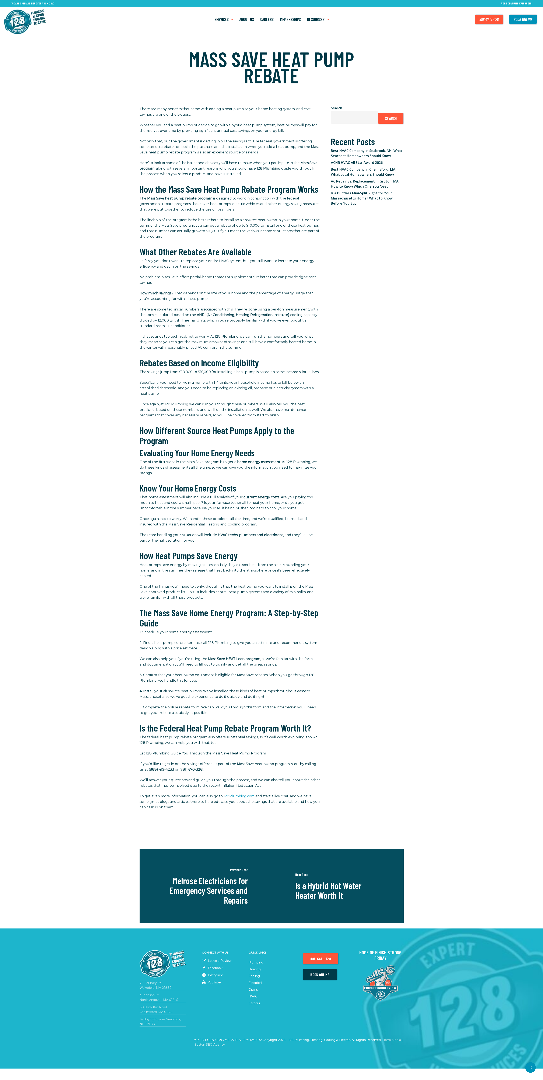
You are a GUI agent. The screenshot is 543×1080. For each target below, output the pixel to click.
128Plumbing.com (239, 796)
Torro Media (392, 1040)
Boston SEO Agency (209, 1044)
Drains (253, 990)
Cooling (254, 976)
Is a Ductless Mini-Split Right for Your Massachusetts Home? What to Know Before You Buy (362, 198)
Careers (254, 1003)
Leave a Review (219, 961)
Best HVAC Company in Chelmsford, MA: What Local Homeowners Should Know (363, 172)
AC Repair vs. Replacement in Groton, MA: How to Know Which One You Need (365, 184)
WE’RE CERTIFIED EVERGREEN (516, 3)
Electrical (255, 983)
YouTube (214, 982)
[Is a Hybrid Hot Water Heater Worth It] (338, 886)
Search (336, 108)
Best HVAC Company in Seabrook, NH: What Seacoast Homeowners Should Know (366, 153)
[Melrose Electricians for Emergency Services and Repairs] (206, 886)
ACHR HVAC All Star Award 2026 (357, 162)
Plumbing (256, 962)
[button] (320, 958)
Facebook (215, 968)
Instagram (215, 975)
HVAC (253, 996)
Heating (255, 969)
